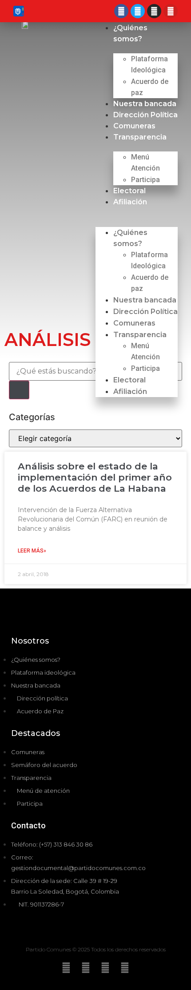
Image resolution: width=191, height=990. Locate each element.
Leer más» (32, 551)
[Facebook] (121, 11)
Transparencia (140, 137)
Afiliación (130, 202)
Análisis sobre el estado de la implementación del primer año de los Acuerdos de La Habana (95, 477)
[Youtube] (170, 11)
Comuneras (134, 126)
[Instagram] (154, 11)
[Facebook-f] (105, 967)
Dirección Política (145, 115)
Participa (145, 179)
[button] (137, 212)
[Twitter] (138, 11)
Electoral (129, 191)
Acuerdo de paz (149, 87)
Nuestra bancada (144, 103)
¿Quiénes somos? (130, 238)
